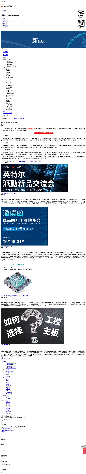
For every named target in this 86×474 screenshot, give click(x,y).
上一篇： (13, 161)
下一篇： (34, 161)
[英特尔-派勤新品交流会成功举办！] (34, 192)
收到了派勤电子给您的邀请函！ (8, 246)
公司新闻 (5, 52)
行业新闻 (5, 55)
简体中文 (5, 10)
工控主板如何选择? (5, 344)
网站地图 (3, 431)
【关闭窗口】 (4, 358)
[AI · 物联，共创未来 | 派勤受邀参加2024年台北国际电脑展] (17, 294)
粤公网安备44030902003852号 (9, 430)
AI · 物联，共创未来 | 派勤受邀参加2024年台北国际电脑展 (14, 296)
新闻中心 (16, 118)
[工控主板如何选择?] (32, 343)
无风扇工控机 (31, 128)
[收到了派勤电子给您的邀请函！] (24, 245)
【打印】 (9, 358)
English (4, 11)
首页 (4, 18)
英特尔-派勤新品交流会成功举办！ (9, 193)
